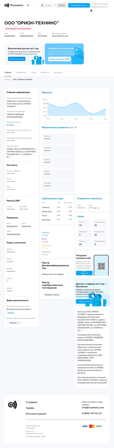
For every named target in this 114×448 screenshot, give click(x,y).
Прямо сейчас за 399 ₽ (60, 59)
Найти (61, 5)
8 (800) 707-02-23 (100, 4)
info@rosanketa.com (99, 7)
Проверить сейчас (52, 295)
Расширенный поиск (79, 5)
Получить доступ (16, 59)
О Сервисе (31, 402)
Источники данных (36, 413)
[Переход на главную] (14, 5)
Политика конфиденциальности (34, 432)
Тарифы (30, 408)
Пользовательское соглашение (33, 427)
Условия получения (29, 54)
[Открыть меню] (28, 5)
